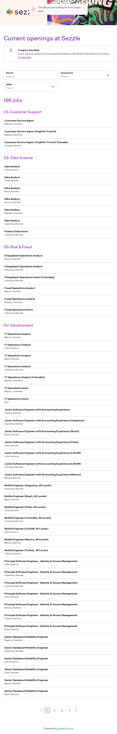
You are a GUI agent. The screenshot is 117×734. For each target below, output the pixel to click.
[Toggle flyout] (108, 75)
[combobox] (6, 88)
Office (9, 84)
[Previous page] (41, 710)
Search (9, 73)
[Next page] (75, 710)
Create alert (24, 57)
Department (67, 73)
